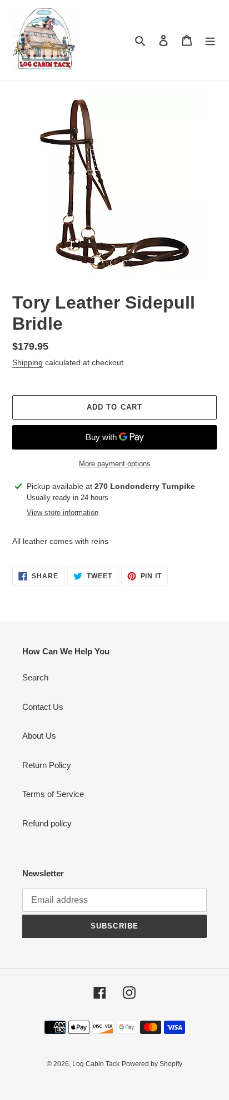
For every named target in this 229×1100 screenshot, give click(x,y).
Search (35, 677)
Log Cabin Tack (96, 1064)
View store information (62, 512)
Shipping (27, 362)
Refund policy (47, 823)
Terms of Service (53, 794)
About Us (39, 735)
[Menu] (210, 40)
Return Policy (46, 765)
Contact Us (42, 707)
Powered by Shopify (152, 1064)
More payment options (115, 464)
